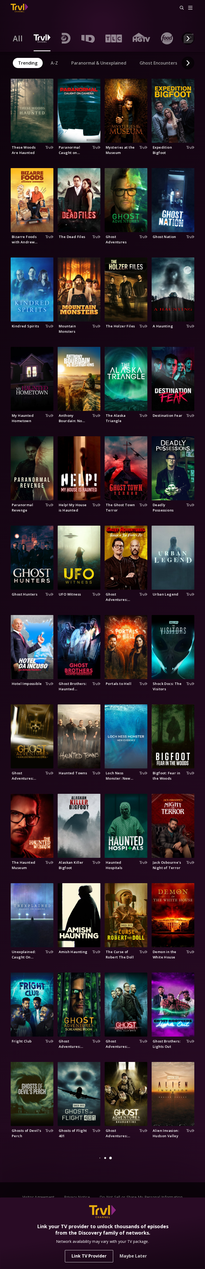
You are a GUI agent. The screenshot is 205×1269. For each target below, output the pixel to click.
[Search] (179, 8)
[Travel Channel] (19, 8)
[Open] (190, 8)
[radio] (18, 38)
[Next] (188, 38)
